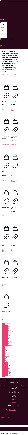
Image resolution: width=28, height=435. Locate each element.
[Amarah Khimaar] (6, 288)
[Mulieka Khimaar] (6, 253)
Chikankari (10, 331)
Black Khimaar (5, 207)
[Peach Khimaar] (6, 78)
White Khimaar (14, 101)
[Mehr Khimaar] (15, 253)
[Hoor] (6, 219)
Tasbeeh (7, 376)
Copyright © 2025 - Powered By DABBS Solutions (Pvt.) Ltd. (14, 430)
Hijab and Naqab (6, 353)
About (2, 27)
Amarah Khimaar (6, 311)
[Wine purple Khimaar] (6, 148)
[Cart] (0, 46)
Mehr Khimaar (14, 277)
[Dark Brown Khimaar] (15, 184)
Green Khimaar (5, 136)
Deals (2, 30)
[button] (3, 33)
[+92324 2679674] (0, 414)
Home (2, 24)
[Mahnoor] (15, 219)
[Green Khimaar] (6, 112)
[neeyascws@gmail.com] (0, 421)
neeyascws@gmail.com (5, 423)
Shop (2, 33)
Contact (2, 36)
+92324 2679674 (4, 417)
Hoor (3, 243)
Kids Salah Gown (9, 368)
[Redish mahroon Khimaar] (15, 112)
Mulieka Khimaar (6, 277)
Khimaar (7, 356)
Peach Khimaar (5, 101)
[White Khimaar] (15, 78)
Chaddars (7, 324)
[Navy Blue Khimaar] (15, 148)
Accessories (7, 323)
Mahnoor (13, 243)
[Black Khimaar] (6, 184)
